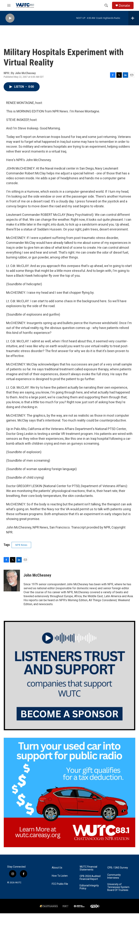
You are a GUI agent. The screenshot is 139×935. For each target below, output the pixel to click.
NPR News (21, 545)
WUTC (18, 882)
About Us (57, 867)
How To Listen (60, 875)
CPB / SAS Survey (117, 867)
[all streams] (133, 18)
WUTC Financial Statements (88, 868)
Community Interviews (114, 876)
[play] (10, 18)
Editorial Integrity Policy (89, 887)
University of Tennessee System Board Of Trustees (118, 887)
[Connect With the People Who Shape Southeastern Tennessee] (69, 675)
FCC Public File (60, 884)
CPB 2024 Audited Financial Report (90, 877)
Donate (124, 5)
